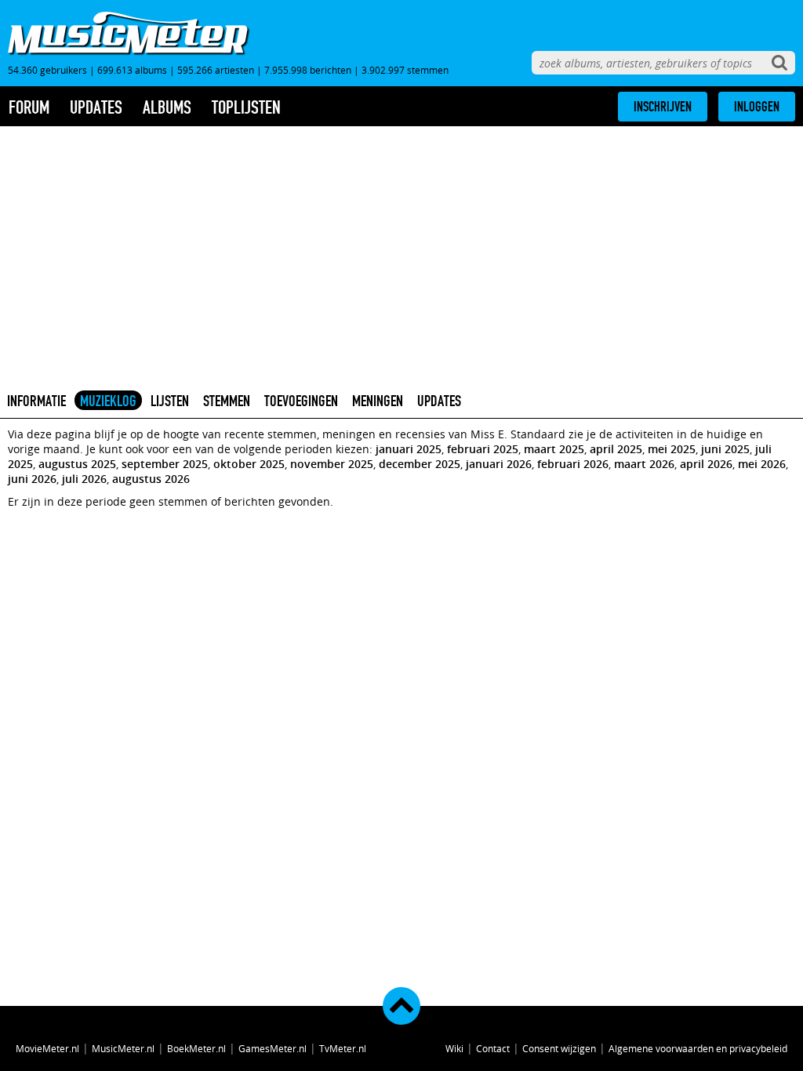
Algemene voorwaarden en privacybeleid (698, 1048)
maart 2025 (554, 448)
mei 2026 (762, 463)
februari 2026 (573, 463)
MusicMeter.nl (123, 1048)
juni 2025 (725, 448)
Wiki (454, 1048)
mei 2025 (672, 448)
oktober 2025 (249, 463)
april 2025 (616, 448)
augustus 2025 (77, 463)
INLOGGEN (756, 106)
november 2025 (331, 463)
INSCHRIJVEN (663, 106)
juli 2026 (84, 478)
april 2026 (706, 463)
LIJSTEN (170, 400)
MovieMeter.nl (47, 1048)
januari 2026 (499, 463)
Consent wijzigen (559, 1048)
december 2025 (419, 463)
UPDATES (439, 400)
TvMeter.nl (342, 1048)
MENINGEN (377, 400)
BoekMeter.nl (196, 1048)
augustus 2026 (151, 478)
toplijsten (246, 107)
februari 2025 (482, 448)
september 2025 (165, 463)
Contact (493, 1048)
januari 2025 (408, 448)
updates (96, 107)
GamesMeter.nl (272, 1048)
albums (167, 107)
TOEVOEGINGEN (301, 400)
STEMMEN (226, 400)
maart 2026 (644, 463)
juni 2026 (32, 478)
